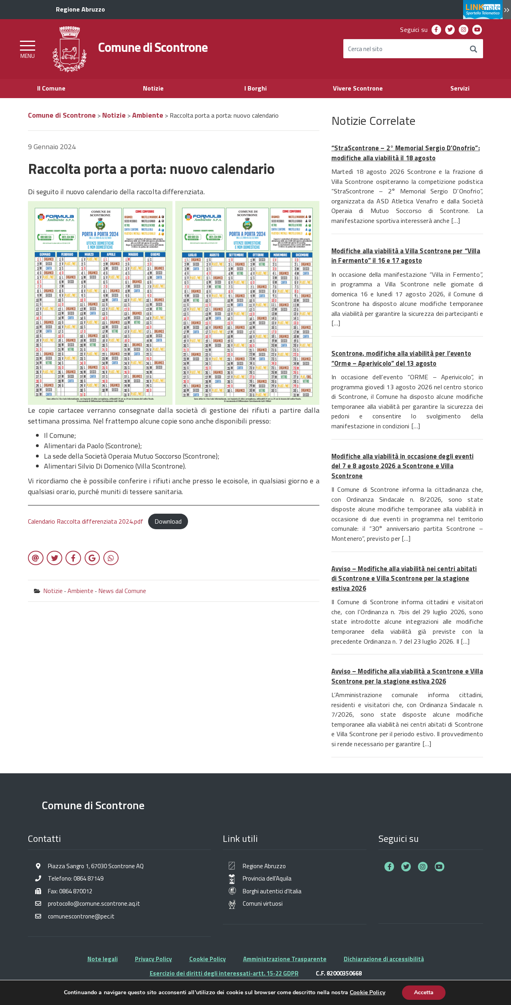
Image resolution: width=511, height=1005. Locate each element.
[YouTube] (477, 30)
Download (168, 521)
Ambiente (80, 590)
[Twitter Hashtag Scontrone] (406, 866)
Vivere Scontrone (358, 88)
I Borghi (255, 88)
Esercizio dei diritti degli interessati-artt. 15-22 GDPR (224, 973)
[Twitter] (450, 30)
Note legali (102, 959)
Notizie (153, 88)
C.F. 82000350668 (339, 973)
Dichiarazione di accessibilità (384, 959)
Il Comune (51, 88)
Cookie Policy (207, 959)
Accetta (424, 992)
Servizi (459, 88)
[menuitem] (436, 30)
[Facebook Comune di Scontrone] (389, 866)
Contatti (44, 838)
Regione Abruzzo (264, 866)
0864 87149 (88, 878)
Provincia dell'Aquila (267, 878)
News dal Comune (122, 590)
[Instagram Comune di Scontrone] (423, 866)
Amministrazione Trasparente (285, 959)
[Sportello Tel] (487, 10)
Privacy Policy (153, 959)
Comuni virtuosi (263, 903)
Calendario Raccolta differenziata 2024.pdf (85, 521)
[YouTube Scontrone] (439, 866)
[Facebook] (437, 30)
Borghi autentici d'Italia (272, 891)
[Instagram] (464, 30)
